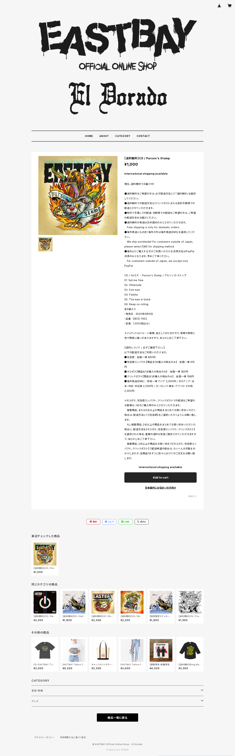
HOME (89, 136)
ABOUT (104, 136)
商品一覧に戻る (117, 717)
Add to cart (160, 477)
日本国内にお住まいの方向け (160, 487)
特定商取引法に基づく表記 (73, 737)
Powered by (113, 749)
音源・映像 (37, 690)
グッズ (34, 701)
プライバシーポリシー (44, 737)
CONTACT (143, 136)
